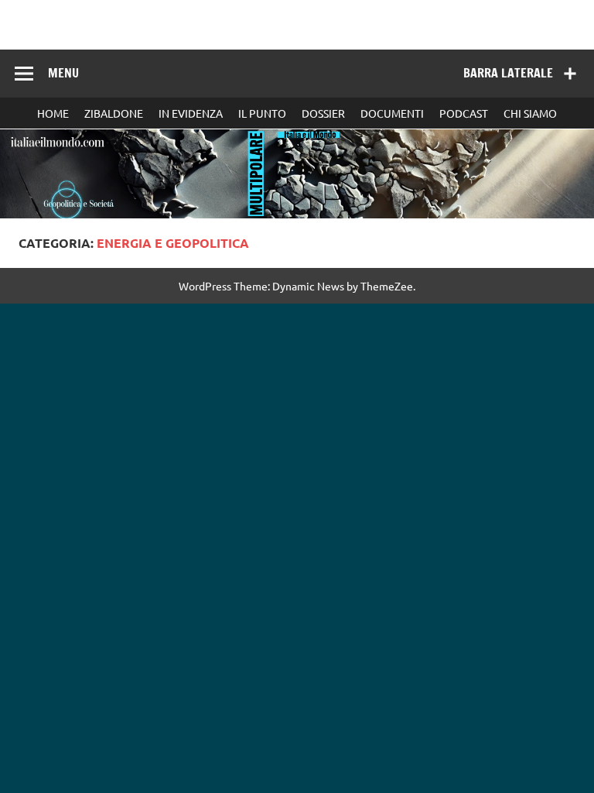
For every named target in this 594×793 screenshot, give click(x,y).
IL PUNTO (262, 113)
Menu (63, 72)
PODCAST (463, 113)
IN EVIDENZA (191, 113)
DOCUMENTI (392, 113)
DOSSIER (323, 113)
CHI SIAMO (530, 113)
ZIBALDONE (113, 113)
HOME (53, 113)
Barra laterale (508, 72)
